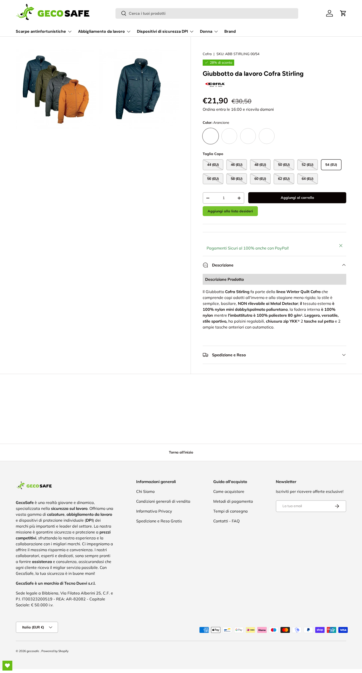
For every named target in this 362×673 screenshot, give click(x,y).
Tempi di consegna (230, 511)
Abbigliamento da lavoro (101, 31)
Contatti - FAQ (226, 520)
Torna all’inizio (181, 452)
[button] (343, 13)
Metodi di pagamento (233, 501)
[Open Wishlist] (7, 666)
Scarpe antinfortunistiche (41, 31)
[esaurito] (229, 136)
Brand (230, 31)
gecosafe (33, 651)
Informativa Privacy (154, 511)
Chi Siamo (145, 491)
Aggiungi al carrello (297, 197)
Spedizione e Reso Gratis (159, 520)
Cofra (207, 54)
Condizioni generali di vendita (163, 501)
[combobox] (206, 13)
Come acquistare (228, 491)
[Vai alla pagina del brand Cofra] (215, 82)
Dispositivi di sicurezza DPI (162, 31)
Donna (206, 31)
